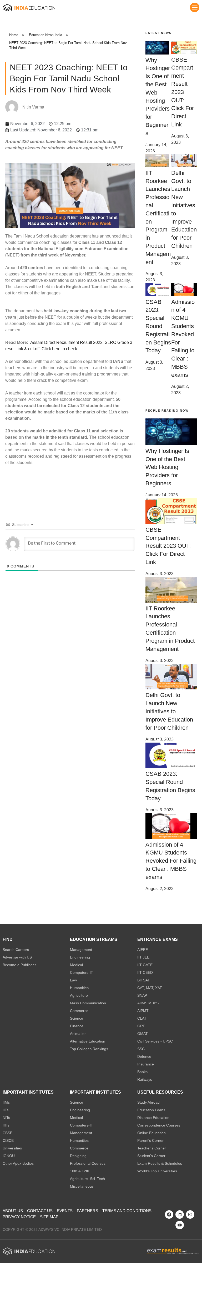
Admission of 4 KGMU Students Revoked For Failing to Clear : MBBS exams (170, 860)
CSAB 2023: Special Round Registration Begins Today (158, 326)
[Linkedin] (179, 1214)
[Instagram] (190, 1214)
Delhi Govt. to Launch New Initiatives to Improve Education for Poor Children (169, 711)
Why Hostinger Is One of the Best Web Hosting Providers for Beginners (167, 467)
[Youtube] (179, 1225)
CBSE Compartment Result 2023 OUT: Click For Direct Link (182, 92)
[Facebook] (169, 1214)
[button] (194, 7)
